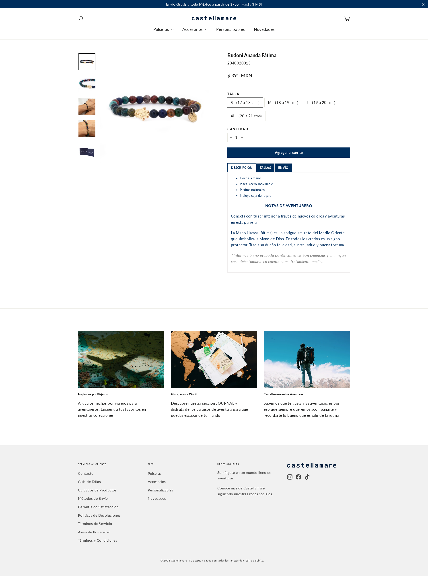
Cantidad (238, 129)
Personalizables (230, 29)
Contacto (85, 473)
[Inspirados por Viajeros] (121, 359)
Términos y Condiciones (97, 540)
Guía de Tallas (89, 481)
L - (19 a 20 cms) (321, 102)
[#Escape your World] (214, 359)
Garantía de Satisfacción (98, 507)
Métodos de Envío (93, 498)
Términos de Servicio (95, 523)
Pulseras (161, 29)
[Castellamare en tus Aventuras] (307, 359)
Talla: (234, 94)
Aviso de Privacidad (94, 532)
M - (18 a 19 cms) (283, 102)
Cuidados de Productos (97, 490)
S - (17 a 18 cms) (245, 102)
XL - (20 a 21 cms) (246, 116)
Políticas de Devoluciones (99, 515)
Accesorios (193, 29)
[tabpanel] (288, 222)
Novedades (264, 29)
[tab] (241, 167)
